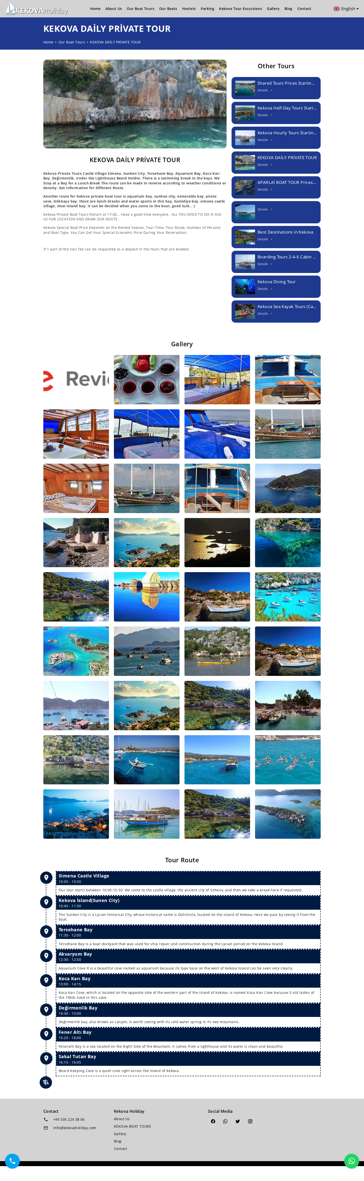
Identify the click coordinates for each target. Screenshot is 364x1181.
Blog (288, 8)
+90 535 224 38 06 (69, 1119)
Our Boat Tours (140, 8)
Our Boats (168, 8)
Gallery (273, 8)
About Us (113, 8)
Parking (207, 8)
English (348, 8)
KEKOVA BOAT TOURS (132, 1126)
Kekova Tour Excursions (240, 8)
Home (95, 8)
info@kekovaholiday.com (74, 1127)
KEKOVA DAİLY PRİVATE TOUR (115, 42)
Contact (304, 8)
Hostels (189, 8)
